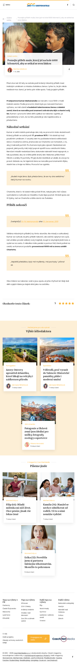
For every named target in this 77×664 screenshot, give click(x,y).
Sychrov (43, 612)
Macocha (6, 612)
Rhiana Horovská (37, 443)
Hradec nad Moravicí (25, 614)
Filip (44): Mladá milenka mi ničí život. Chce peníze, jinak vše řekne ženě (18, 509)
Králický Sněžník (27, 609)
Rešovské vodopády (66, 603)
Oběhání (26, 658)
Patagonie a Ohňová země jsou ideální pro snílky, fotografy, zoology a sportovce (37, 433)
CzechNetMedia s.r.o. (22, 653)
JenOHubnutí (52, 660)
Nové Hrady (44, 608)
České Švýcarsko (9, 608)
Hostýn (61, 606)
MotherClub (18, 658)
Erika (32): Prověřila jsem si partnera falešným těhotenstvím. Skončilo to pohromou (38, 562)
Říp (41, 605)
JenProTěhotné (37, 658)
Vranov (42, 620)
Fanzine (6, 660)
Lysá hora (6, 615)
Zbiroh (60, 618)
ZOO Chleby (26, 606)
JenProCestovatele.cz (3, 19)
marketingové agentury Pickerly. (37, 655)
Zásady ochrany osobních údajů (13, 641)
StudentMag (14, 660)
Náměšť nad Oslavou (63, 610)
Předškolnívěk (49, 658)
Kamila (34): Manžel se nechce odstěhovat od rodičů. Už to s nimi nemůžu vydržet (56, 509)
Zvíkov (60, 615)
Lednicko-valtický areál (47, 616)
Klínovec (24, 603)
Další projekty (8, 637)
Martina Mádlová (20, 69)
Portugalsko (10, 366)
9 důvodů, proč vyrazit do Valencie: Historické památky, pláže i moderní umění (56, 374)
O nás (5, 634)
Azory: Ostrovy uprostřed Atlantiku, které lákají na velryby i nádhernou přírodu (19, 374)
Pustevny (6, 605)
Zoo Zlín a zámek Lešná (27, 619)
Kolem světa (9, 18)
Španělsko (47, 366)
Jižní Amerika (30, 424)
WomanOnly (7, 658)
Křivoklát (6, 618)
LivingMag (34, 660)
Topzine (59, 658)
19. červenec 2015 (50, 221)
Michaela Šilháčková (20, 385)
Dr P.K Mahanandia (29, 221)
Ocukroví (42, 660)
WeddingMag (25, 660)
